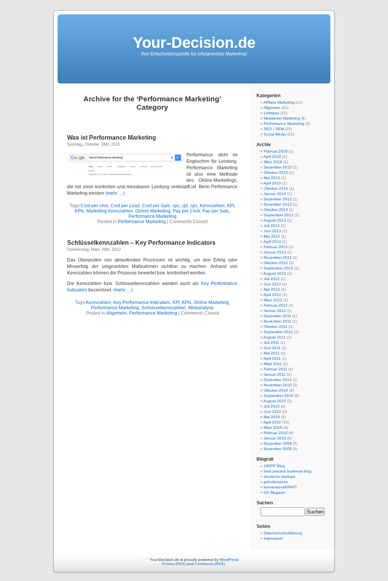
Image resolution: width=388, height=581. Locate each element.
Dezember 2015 (278, 167)
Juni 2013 (272, 231)
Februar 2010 (276, 433)
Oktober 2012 (276, 263)
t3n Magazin (274, 492)
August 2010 (274, 401)
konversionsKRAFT (280, 487)
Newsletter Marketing (282, 118)
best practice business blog (287, 471)
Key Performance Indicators (141, 302)
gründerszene (276, 482)
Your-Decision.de (194, 42)
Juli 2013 (272, 226)
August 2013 (274, 220)
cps (193, 205)
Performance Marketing (152, 216)
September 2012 (278, 268)
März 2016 (273, 162)
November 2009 (278, 449)
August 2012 (274, 273)
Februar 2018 (276, 151)
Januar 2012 (275, 311)
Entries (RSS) (174, 564)
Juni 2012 (272, 284)
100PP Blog (274, 466)
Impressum (273, 538)
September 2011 (278, 332)
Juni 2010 (272, 411)
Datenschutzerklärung (283, 533)
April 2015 (272, 183)
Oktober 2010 (276, 390)
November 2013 (278, 204)
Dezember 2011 (277, 316)
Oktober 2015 (276, 172)
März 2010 (273, 427)
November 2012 (278, 257)
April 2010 (272, 422)
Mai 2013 (272, 236)
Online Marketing (153, 211)
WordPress (229, 559)
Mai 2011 (272, 353)
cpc (176, 205)
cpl (185, 205)
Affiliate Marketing (278, 102)
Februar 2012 (276, 305)
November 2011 (277, 321)
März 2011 (273, 364)
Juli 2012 (272, 279)
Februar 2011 (275, 369)
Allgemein (116, 313)
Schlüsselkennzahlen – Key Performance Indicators (141, 242)
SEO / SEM (274, 129)
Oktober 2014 (276, 188)
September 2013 (278, 215)
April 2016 (272, 156)
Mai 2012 (272, 289)
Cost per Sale (156, 205)
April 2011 (272, 358)
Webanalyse (201, 307)
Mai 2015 (272, 178)
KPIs (79, 211)
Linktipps (271, 113)
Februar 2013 (276, 247)
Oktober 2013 (276, 210)
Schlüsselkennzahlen (163, 307)
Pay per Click (186, 211)
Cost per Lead (125, 205)
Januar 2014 (275, 194)
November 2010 (278, 385)
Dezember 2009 (278, 443)
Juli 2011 (271, 342)
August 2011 (274, 337)
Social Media (275, 134)
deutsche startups (279, 476)
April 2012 (272, 295)
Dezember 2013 (278, 199)
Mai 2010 (272, 417)
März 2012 (273, 300)
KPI (230, 205)
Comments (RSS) (210, 564)
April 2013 (272, 241)
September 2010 (278, 396)
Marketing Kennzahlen (109, 211)
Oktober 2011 (276, 326)
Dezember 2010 (278, 380)
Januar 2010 (275, 438)
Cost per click (94, 205)
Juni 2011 (272, 348)
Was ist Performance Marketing (111, 137)
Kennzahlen (212, 205)
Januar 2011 (275, 374)
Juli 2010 (272, 406)
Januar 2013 (275, 252)
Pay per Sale (215, 211)
